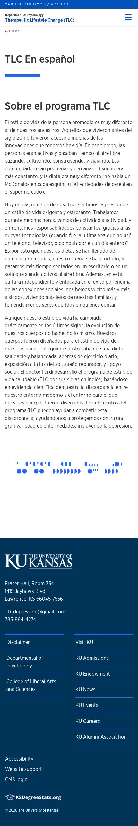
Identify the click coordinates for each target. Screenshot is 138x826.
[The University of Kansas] (38, 566)
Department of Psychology (24, 15)
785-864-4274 (20, 619)
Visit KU (84, 642)
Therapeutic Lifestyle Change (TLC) (40, 20)
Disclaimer (18, 642)
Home (14, 31)
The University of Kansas (38, 810)
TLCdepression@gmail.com (35, 611)
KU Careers (87, 721)
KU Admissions (92, 658)
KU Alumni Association (101, 736)
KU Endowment (92, 673)
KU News (85, 689)
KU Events (86, 705)
